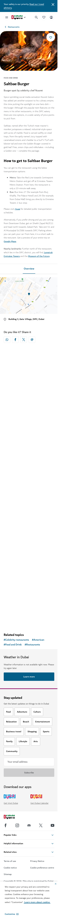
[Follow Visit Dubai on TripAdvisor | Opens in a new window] (29, 825)
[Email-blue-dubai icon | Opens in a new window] (32, 339)
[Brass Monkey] (29, 509)
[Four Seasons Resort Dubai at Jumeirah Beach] (29, 438)
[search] (36, 17)
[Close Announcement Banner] (53, 4)
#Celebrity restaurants (16, 640)
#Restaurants (32, 644)
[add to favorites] (50, 37)
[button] (12, 914)
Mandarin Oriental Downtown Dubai (27, 404)
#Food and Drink (13, 644)
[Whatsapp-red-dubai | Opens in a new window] (7, 339)
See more (29, 623)
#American (38, 640)
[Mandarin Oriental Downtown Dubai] (29, 377)
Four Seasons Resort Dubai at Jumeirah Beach (23, 466)
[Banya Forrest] (29, 570)
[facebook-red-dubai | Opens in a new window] (15, 339)
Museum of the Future (39, 256)
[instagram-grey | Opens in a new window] (17, 825)
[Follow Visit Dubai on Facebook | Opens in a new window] (5, 825)
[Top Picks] (43, 17)
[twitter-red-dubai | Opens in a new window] (23, 339)
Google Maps (10, 241)
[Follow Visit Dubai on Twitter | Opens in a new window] (41, 825)
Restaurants (13, 27)
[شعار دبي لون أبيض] (13, 817)
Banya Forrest (15, 596)
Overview (29, 269)
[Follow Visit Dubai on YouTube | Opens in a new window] (52, 825)
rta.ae (17, 209)
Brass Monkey (15, 536)
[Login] (51, 17)
